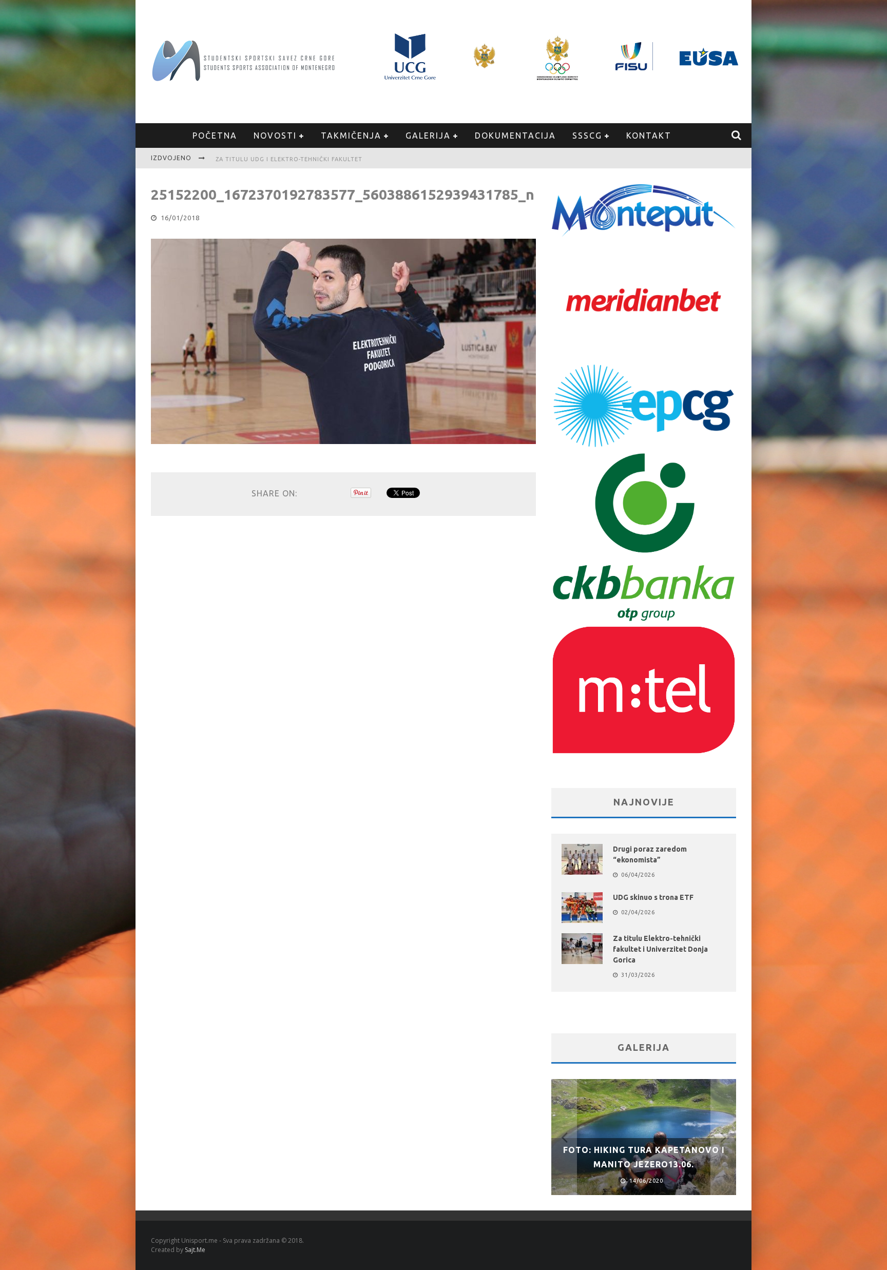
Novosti (275, 135)
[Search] (736, 135)
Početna (214, 135)
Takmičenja (351, 135)
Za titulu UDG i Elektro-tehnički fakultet (289, 159)
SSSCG (587, 135)
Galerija (428, 135)
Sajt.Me (195, 1249)
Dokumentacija (515, 135)
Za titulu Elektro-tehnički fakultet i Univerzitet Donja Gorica (660, 949)
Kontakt (648, 135)
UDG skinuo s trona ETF (653, 897)
